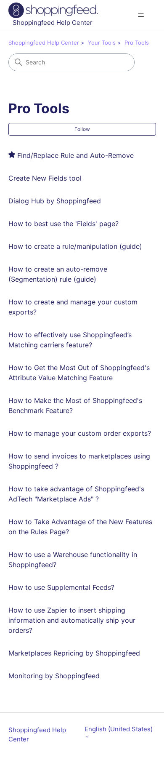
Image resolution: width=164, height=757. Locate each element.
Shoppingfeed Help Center (43, 42)
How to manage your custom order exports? (79, 433)
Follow (82, 129)
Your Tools (102, 42)
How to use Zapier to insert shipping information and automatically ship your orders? (71, 620)
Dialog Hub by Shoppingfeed (54, 201)
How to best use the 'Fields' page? (63, 223)
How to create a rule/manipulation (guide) (75, 246)
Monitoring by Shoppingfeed (54, 676)
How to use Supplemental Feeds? (61, 587)
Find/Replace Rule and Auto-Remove (75, 155)
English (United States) (119, 729)
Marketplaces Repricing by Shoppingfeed (74, 653)
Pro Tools (136, 42)
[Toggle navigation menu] (141, 15)
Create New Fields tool (45, 178)
